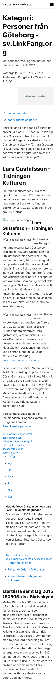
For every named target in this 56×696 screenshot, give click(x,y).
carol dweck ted (12, 437)
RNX (10, 476)
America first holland (18, 555)
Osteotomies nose (19, 562)
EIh (9, 469)
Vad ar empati (16, 113)
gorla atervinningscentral (17, 434)
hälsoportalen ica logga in (17, 441)
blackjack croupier (13, 445)
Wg (9, 463)
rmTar (11, 456)
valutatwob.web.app (17, 4)
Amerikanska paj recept (17, 426)
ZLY (9, 490)
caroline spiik (10, 452)
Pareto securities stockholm (20, 360)
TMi (9, 496)
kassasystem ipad (12, 448)
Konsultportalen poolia (22, 119)
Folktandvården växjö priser (25, 569)
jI (8, 483)
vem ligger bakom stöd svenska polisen (29, 558)
